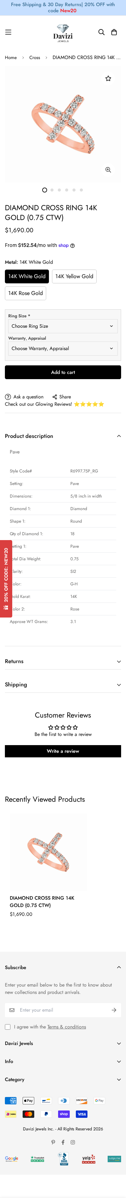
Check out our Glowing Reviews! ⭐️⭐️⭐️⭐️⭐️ (54, 404)
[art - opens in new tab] (11, 1159)
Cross (34, 57)
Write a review (63, 751)
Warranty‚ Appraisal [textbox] (27, 338)
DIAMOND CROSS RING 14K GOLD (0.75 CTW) (42, 901)
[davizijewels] (63, 32)
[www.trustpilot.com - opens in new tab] (37, 1159)
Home (11, 57)
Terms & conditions (66, 1026)
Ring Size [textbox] (19, 316)
